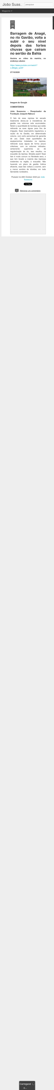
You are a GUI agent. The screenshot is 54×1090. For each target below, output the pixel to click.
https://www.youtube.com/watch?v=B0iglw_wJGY (23, 66)
